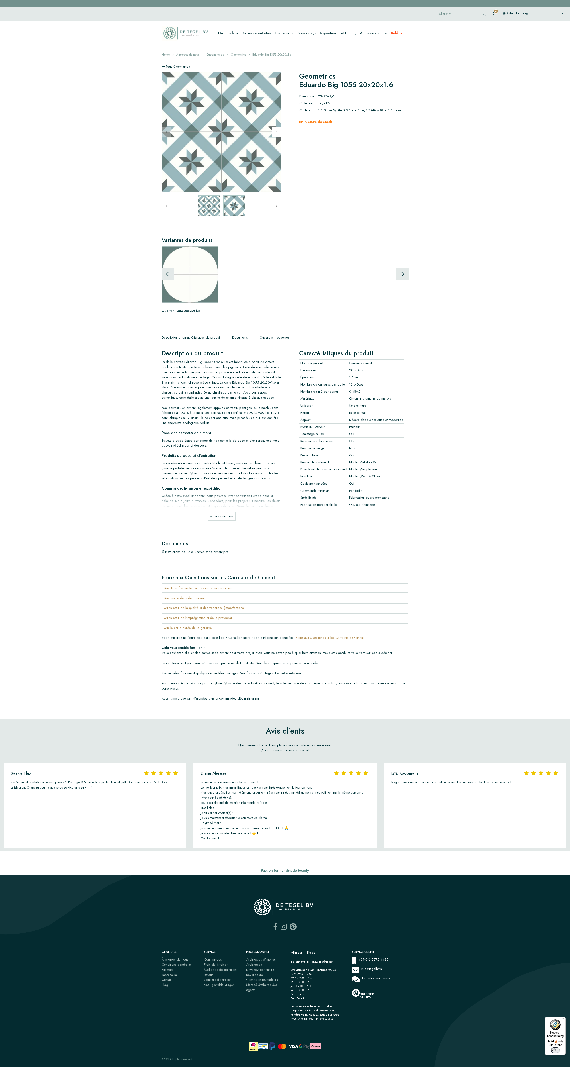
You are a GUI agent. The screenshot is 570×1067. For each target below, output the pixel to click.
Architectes (254, 964)
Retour (208, 974)
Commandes (213, 959)
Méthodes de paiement (220, 969)
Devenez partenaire (260, 969)
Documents (240, 337)
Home (166, 54)
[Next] (276, 132)
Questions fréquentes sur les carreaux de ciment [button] (198, 588)
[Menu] (563, 1019)
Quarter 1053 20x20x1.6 (181, 310)
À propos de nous (373, 33)
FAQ (342, 33)
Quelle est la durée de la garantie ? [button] (189, 627)
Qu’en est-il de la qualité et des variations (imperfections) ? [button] (206, 607)
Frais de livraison (216, 964)
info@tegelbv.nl (372, 968)
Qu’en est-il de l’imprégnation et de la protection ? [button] (200, 617)
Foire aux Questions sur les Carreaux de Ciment (330, 637)
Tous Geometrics (177, 66)
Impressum (169, 974)
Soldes (396, 33)
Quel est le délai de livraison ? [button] (186, 598)
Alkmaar (296, 952)
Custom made (215, 54)
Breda (311, 952)
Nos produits (228, 33)
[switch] (555, 1050)
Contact (167, 979)
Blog (353, 33)
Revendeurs (254, 974)
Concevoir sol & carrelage (295, 33)
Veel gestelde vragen (219, 984)
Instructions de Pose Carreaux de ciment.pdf (196, 551)
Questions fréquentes (274, 337)
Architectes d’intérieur (261, 959)
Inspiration (328, 33)
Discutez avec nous (376, 978)
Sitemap (167, 969)
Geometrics (238, 54)
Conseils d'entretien (256, 33)
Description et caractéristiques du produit (191, 337)
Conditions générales (177, 964)
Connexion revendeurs (262, 979)
